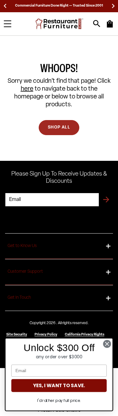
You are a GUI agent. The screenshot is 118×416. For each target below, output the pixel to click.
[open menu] (7, 24)
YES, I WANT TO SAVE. (59, 385)
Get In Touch (19, 297)
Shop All (59, 127)
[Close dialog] (107, 344)
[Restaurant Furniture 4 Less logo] (60, 23)
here (27, 89)
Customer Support (25, 271)
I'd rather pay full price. (59, 400)
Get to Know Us (22, 246)
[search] (96, 23)
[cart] (109, 26)
